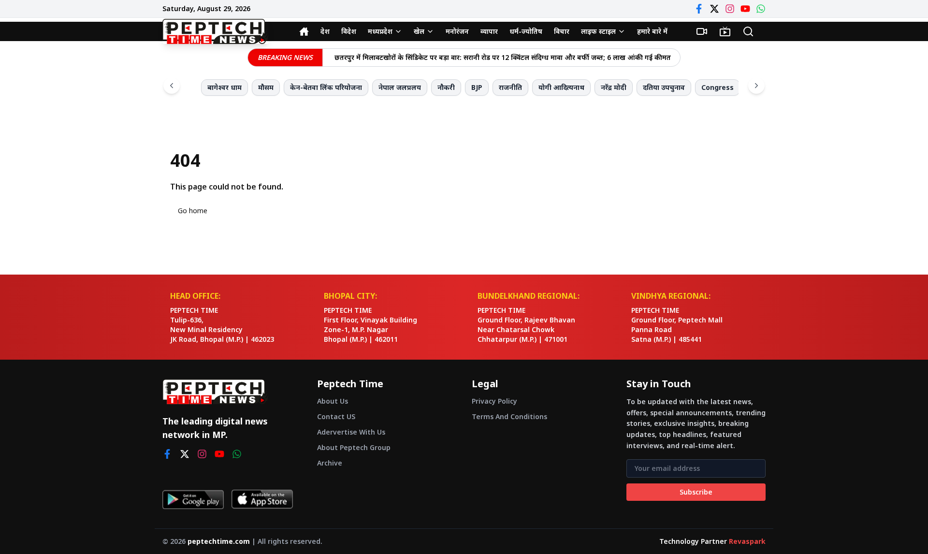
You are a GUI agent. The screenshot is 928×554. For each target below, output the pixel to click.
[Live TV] (725, 31)
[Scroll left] (171, 85)
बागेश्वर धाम (224, 87)
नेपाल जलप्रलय (399, 87)
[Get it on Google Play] (193, 499)
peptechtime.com (219, 541)
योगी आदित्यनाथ (561, 87)
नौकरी (446, 87)
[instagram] (202, 454)
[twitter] (184, 454)
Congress (717, 87)
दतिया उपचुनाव (664, 87)
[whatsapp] (237, 454)
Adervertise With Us (351, 432)
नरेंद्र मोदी (613, 87)
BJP (476, 87)
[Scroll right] (756, 85)
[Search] (748, 31)
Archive (329, 462)
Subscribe (696, 491)
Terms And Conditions (509, 416)
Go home (192, 210)
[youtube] (219, 454)
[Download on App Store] (262, 499)
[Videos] (701, 31)
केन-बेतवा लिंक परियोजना (326, 87)
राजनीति (510, 87)
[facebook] (167, 454)
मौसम (266, 87)
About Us (332, 401)
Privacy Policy (494, 401)
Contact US (336, 416)
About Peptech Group (354, 447)
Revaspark (747, 541)
